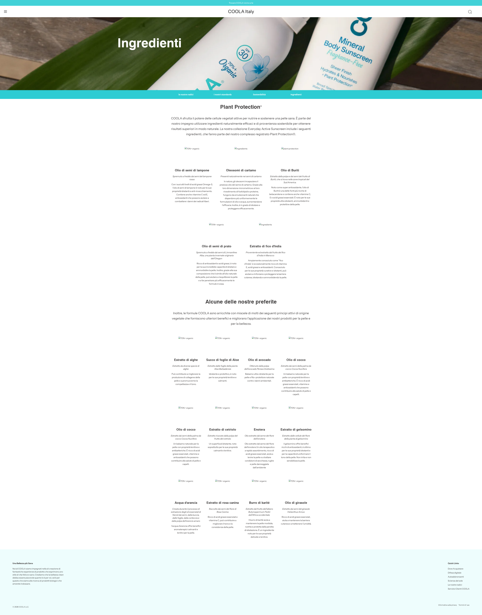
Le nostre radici (455, 584)
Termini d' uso (464, 605)
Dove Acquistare (455, 568)
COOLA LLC (23, 607)
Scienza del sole (455, 580)
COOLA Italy (241, 11)
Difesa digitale (454, 572)
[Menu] (5, 11)
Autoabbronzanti (456, 576)
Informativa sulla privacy (447, 605)
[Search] (470, 12)
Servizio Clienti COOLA (458, 589)
